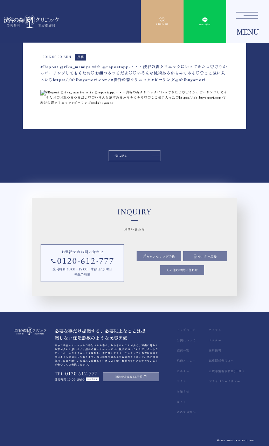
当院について (186, 340)
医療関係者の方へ (221, 360)
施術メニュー (186, 360)
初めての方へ (186, 412)
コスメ (181, 402)
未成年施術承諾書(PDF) (226, 371)
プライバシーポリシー (224, 381)
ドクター (215, 340)
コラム (181, 381)
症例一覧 (183, 350)
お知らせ (183, 391)
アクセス (215, 330)
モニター (183, 371)
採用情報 (215, 350)
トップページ (186, 330)
